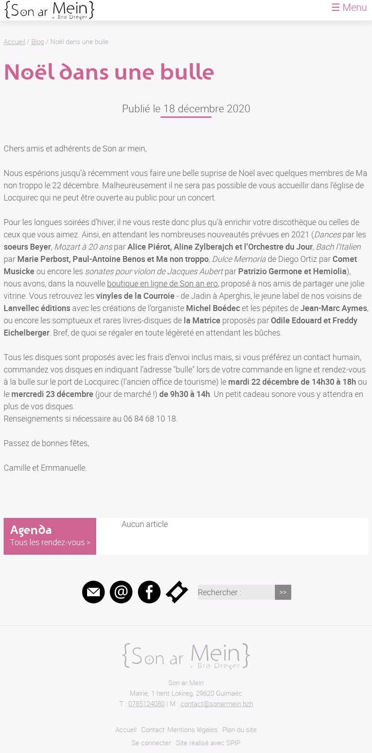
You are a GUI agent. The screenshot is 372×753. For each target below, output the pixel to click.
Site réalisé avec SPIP (208, 742)
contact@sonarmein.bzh (217, 703)
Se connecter (151, 742)
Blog (37, 41)
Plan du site (239, 729)
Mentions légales (192, 729)
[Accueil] (49, 5)
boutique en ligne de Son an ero (162, 283)
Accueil (14, 41)
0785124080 (146, 703)
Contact (153, 729)
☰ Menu (349, 7)
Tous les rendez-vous (47, 542)
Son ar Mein (186, 682)
